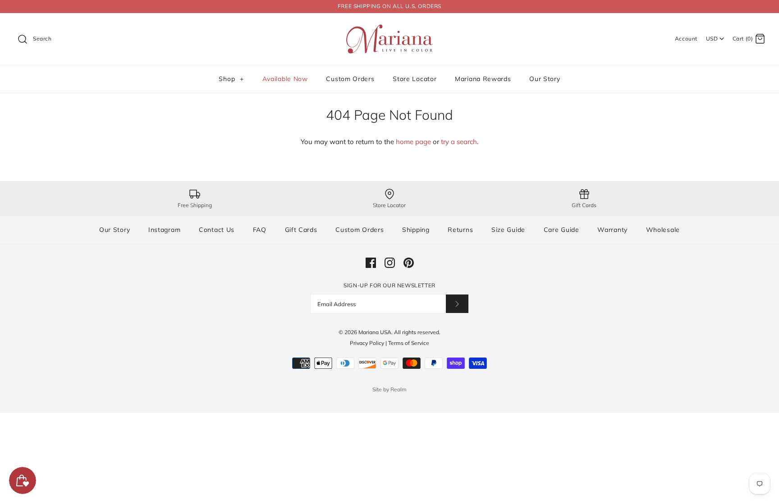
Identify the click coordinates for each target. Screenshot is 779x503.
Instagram (164, 230)
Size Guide (508, 230)
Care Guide (561, 230)
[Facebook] (371, 263)
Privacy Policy (367, 343)
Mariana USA (374, 332)
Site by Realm (389, 389)
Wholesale (663, 230)
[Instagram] (390, 263)
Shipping (416, 230)
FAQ (259, 230)
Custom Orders (350, 79)
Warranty (612, 230)
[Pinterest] (408, 263)
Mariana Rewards (483, 79)
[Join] (457, 304)
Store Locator (414, 79)
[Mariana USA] (389, 27)
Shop (231, 79)
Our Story (544, 79)
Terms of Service (408, 343)
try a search (459, 141)
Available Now (285, 79)
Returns (460, 230)
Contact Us (216, 230)
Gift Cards (301, 230)
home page (413, 141)
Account (686, 38)
